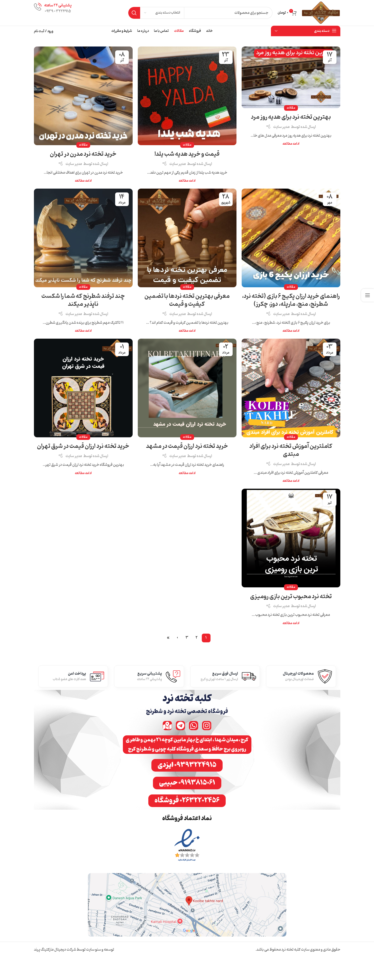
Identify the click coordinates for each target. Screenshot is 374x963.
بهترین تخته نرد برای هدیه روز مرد (291, 117)
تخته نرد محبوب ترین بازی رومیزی (291, 597)
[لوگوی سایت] (321, 13)
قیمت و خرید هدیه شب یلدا (187, 154)
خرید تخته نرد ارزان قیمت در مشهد (187, 446)
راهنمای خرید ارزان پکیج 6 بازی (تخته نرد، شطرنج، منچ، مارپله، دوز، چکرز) (291, 300)
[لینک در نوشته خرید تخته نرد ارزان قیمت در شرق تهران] (83, 388)
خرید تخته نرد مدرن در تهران (83, 154)
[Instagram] (206, 725)
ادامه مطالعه (290, 143)
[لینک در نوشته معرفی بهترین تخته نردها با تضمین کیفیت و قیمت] (187, 238)
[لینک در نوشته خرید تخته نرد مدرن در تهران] (83, 96)
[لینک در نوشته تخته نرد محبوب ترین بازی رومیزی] (291, 538)
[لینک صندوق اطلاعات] (53, 13)
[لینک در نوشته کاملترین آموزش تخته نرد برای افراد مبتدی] (291, 388)
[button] (187, 744)
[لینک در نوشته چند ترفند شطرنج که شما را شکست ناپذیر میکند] (83, 238)
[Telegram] (180, 725)
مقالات (291, 108)
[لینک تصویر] (187, 845)
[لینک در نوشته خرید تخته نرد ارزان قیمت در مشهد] (187, 388)
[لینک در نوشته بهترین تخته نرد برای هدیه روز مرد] (291, 77)
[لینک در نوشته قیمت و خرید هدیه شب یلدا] (187, 96)
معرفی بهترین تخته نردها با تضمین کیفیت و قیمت (187, 300)
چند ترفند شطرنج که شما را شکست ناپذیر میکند (83, 300)
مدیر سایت (281, 127)
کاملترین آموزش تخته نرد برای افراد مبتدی (290, 450)
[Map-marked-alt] (167, 725)
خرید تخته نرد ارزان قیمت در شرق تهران (83, 446)
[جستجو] (134, 13)
